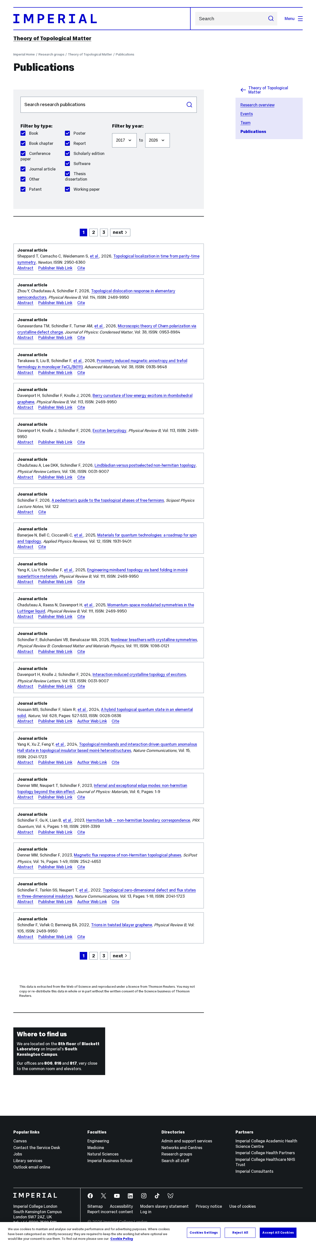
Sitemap (95, 1206)
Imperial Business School (109, 1160)
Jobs (17, 1153)
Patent (35, 189)
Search (189, 105)
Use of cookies (242, 1206)
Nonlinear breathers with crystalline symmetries (154, 639)
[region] (158, 1233)
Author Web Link (92, 721)
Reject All (240, 1232)
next (118, 232)
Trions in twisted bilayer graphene (121, 924)
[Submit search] (270, 18)
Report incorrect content (110, 1211)
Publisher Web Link (55, 267)
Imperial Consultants (254, 1171)
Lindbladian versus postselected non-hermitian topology (145, 465)
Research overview (257, 104)
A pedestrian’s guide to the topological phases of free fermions (108, 500)
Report (80, 143)
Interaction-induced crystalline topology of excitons (139, 674)
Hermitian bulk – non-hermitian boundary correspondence (138, 820)
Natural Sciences (102, 1153)
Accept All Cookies (278, 1232)
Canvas (20, 1140)
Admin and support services (186, 1140)
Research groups (51, 54)
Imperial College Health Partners (265, 1152)
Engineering (98, 1140)
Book (33, 133)
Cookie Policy (121, 1239)
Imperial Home (24, 54)
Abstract (25, 267)
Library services (27, 1160)
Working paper (87, 189)
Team (245, 122)
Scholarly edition (89, 153)
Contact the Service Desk (36, 1147)
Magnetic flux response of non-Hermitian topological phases (127, 855)
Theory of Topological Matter (52, 38)
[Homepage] (102, 18)
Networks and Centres (181, 1147)
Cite (81, 267)
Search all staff (175, 1160)
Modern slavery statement (164, 1206)
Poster (80, 133)
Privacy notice (209, 1206)
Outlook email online (31, 1167)
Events (246, 113)
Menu (290, 18)
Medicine (95, 1147)
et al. (94, 256)
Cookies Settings (204, 1232)
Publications (125, 54)
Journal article (42, 169)
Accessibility (121, 1206)
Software (82, 163)
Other (34, 179)
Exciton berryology (109, 430)
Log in (145, 1211)
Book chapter (41, 143)
